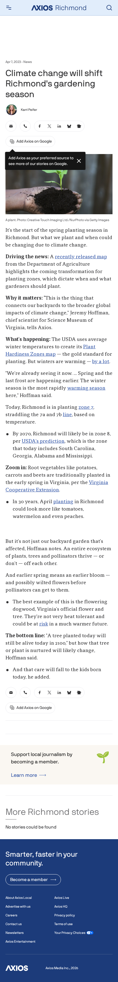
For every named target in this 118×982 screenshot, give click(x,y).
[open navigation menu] (8, 8)
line (67, 414)
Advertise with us (17, 906)
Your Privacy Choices (69, 932)
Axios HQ (60, 906)
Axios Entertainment (20, 941)
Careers (11, 915)
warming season (86, 388)
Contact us (13, 924)
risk (43, 624)
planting (63, 501)
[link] (11, 126)
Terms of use (63, 924)
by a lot (100, 361)
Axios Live (61, 897)
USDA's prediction (43, 441)
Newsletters (14, 932)
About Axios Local (18, 897)
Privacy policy (64, 915)
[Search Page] (109, 7)
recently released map (81, 256)
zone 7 (85, 407)
